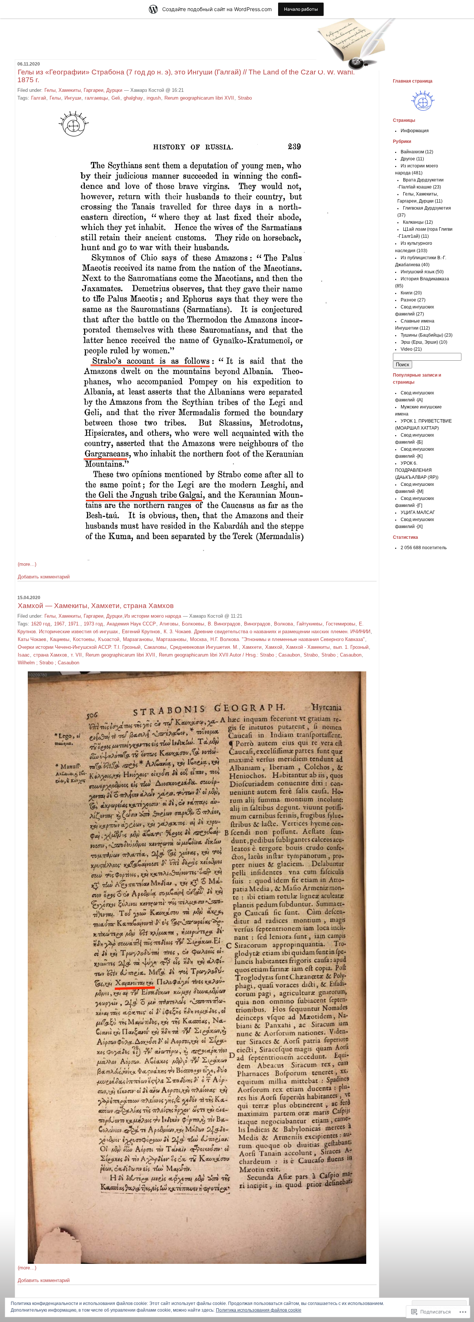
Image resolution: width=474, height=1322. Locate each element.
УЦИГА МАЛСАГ (418, 512)
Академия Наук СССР (131, 624)
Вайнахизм (412, 152)
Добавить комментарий (44, 577)
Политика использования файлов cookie (258, 1310)
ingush (154, 98)
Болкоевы (193, 624)
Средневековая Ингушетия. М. (204, 647)
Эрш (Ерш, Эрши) (419, 342)
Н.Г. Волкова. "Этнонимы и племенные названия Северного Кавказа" (287, 639)
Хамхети (251, 647)
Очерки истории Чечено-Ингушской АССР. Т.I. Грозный (79, 647)
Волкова (283, 624)
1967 (59, 624)
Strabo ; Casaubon (341, 655)
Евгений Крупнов (141, 631)
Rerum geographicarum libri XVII (199, 98)
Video (407, 349)
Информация (415, 130)
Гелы (55, 98)
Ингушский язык (417, 272)
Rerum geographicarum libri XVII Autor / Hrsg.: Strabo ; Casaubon (229, 655)
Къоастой (108, 639)
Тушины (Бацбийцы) (422, 335)
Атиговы (169, 624)
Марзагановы (138, 639)
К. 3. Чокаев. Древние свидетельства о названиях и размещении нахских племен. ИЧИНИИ (267, 631)
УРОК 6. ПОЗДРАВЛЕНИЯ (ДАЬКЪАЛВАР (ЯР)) (416, 470)
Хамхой (273, 647)
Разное (408, 300)
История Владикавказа (425, 279)
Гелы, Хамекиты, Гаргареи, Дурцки (83, 90)
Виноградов (257, 624)
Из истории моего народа (152, 616)
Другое (408, 159)
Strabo (245, 98)
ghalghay (133, 98)
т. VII (76, 655)
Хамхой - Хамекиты (308, 647)
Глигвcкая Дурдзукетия (427, 208)
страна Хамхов (50, 655)
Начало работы (301, 9)
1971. (74, 624)
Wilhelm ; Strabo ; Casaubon (48, 662)
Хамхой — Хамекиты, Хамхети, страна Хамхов (96, 606)
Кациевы (59, 639)
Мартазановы (171, 639)
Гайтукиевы (309, 624)
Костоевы (83, 639)
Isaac (24, 655)
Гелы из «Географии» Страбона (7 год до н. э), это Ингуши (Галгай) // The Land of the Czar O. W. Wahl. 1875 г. (186, 76)
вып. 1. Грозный (350, 647)
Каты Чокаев (32, 639)
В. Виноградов (224, 624)
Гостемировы (340, 624)
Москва (198, 639)
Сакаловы (155, 647)
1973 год (93, 624)
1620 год (40, 624)
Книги (407, 293)
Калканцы (413, 222)
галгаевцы (96, 98)
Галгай (38, 98)
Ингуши (72, 98)
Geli (115, 98)
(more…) (27, 564)
